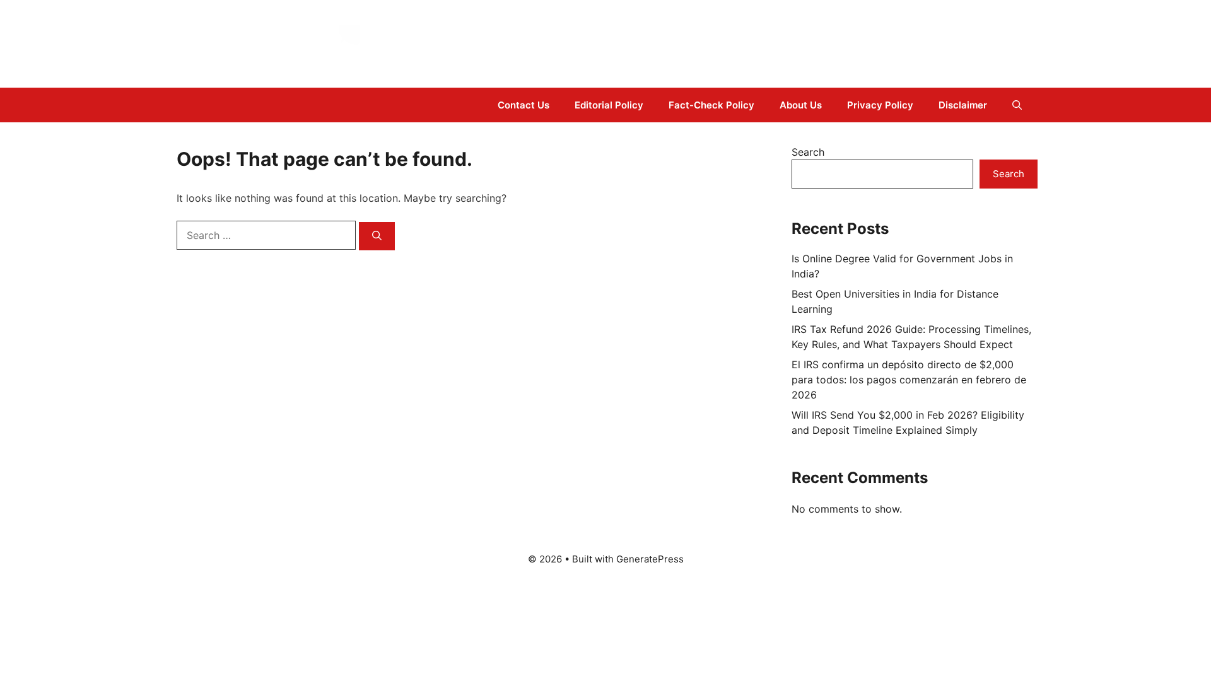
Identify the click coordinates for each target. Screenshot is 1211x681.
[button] (1017, 105)
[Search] (377, 236)
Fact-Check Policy (711, 105)
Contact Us (523, 105)
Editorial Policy (609, 105)
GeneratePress (650, 559)
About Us (801, 105)
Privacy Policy (880, 105)
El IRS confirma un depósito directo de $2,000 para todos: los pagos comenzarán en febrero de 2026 (909, 379)
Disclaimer (963, 105)
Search (808, 152)
